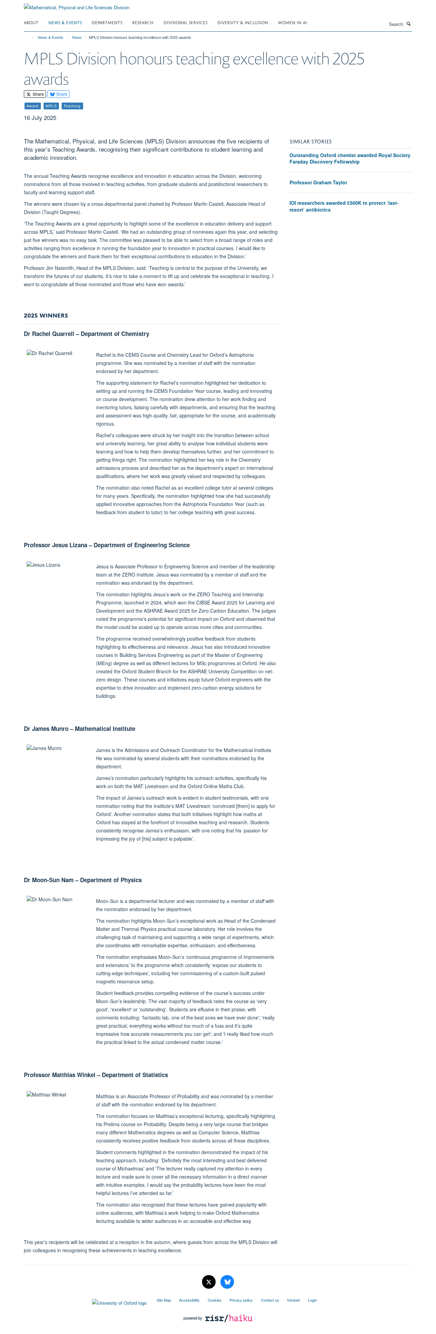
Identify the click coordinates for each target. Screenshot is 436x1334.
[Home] (30, 37)
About (31, 22)
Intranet (293, 1300)
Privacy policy (241, 1300)
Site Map (164, 1300)
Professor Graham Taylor (318, 182)
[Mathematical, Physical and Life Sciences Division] (76, 5)
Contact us (270, 1300)
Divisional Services (185, 22)
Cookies (214, 1300)
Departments (107, 22)
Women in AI (292, 22)
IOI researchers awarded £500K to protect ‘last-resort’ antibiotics (344, 206)
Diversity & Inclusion (242, 22)
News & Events (65, 22)
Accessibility (189, 1300)
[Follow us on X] (209, 1282)
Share (38, 94)
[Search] (408, 23)
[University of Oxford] (85, 1301)
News (77, 37)
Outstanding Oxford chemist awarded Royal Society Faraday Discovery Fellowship (350, 158)
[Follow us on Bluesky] (227, 1282)
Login (312, 1300)
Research (143, 22)
